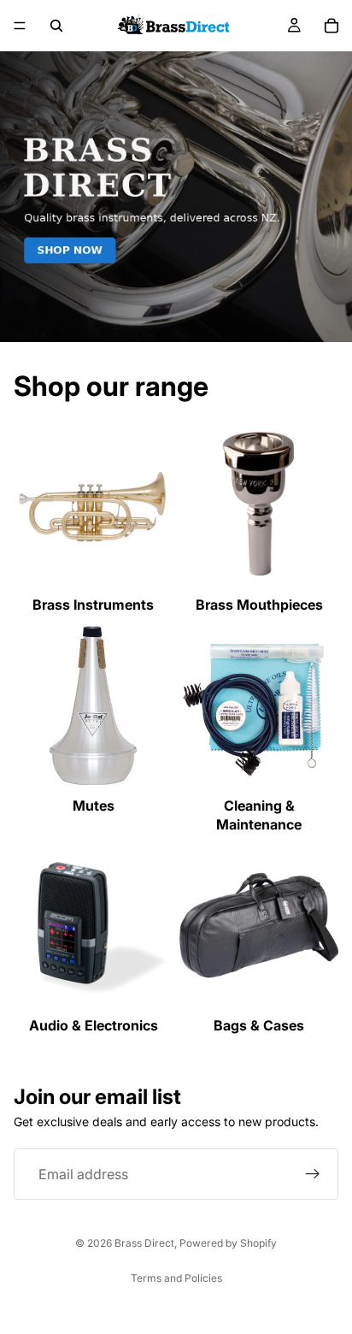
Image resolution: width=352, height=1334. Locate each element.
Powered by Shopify (228, 1243)
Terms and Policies (176, 1278)
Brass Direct (144, 1243)
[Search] (56, 25)
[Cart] (331, 25)
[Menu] (19, 25)
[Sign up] (313, 1174)
